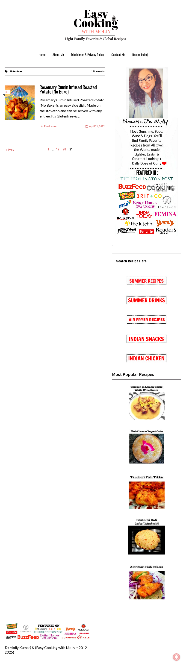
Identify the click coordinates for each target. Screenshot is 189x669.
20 (64, 149)
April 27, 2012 (97, 126)
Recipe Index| (140, 54)
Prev (10, 150)
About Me (58, 54)
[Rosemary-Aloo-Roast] (20, 102)
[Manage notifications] (176, 657)
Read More (50, 126)
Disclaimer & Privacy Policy (87, 54)
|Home (41, 54)
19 (57, 149)
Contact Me (118, 54)
